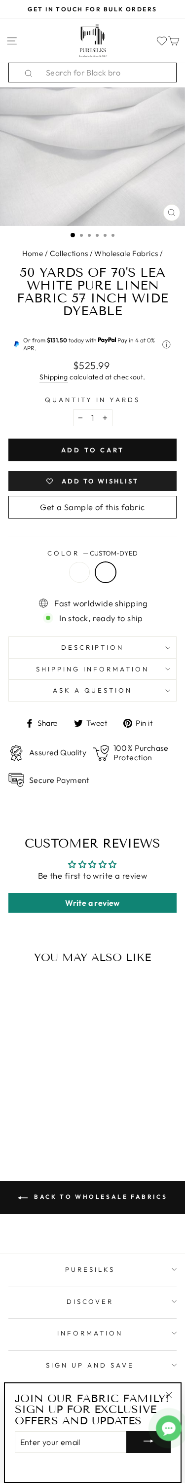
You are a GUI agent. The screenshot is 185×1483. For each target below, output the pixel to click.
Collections (69, 253)
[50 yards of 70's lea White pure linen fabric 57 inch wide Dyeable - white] (33, 1101)
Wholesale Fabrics (126, 253)
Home (32, 253)
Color (92, 553)
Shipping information (92, 669)
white (79, 572)
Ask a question (93, 690)
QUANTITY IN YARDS (92, 400)
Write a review (92, 903)
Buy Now (40, 1120)
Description (92, 647)
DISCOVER (90, 1301)
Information (90, 1333)
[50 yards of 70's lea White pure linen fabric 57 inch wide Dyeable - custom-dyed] (47, 1101)
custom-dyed (105, 572)
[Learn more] (166, 344)
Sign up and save (90, 1365)
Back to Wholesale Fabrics (100, 1196)
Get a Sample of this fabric (92, 507)
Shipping (53, 376)
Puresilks (90, 1269)
